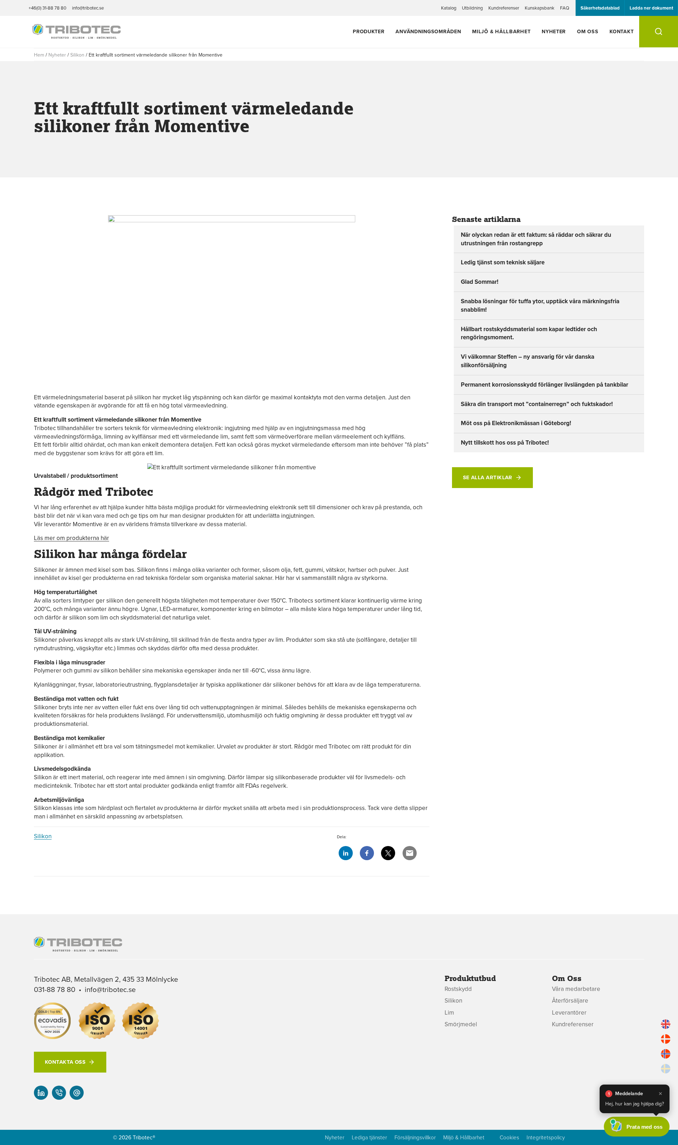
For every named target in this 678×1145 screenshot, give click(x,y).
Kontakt (621, 31)
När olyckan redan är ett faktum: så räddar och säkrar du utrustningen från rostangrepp (536, 238)
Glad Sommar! (479, 281)
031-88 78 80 (54, 989)
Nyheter (554, 31)
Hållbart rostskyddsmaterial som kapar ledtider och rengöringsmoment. (529, 333)
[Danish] (665, 1039)
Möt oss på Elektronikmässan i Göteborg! (516, 423)
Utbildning (472, 8)
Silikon (77, 54)
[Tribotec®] (76, 35)
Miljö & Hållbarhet (501, 31)
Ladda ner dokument (651, 8)
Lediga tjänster (369, 1137)
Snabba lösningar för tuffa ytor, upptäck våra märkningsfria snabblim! (540, 305)
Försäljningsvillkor (415, 1137)
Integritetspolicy (546, 1137)
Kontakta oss (65, 1062)
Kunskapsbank (539, 8)
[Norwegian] (665, 1053)
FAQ (564, 8)
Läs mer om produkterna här (71, 538)
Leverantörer (569, 1013)
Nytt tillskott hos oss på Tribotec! (505, 442)
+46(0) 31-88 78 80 (47, 8)
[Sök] (658, 31)
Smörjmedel (461, 1024)
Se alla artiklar (487, 477)
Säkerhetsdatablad (600, 8)
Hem (39, 54)
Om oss (587, 31)
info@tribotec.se (88, 8)
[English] (665, 1024)
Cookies (509, 1137)
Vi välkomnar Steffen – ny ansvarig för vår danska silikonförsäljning (527, 360)
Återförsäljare (570, 1001)
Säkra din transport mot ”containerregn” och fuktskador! (537, 404)
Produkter (368, 31)
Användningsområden (428, 31)
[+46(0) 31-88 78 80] (59, 1093)
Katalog (448, 8)
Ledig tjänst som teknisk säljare (503, 262)
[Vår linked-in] (41, 1093)
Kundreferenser (503, 8)
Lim (449, 1013)
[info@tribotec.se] (77, 1093)
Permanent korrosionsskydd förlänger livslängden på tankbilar (544, 384)
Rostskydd (458, 989)
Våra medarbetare (576, 989)
